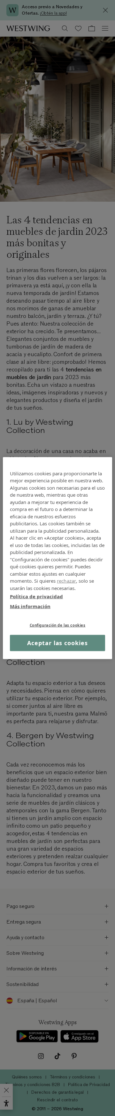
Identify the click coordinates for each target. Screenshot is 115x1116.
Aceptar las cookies (57, 643)
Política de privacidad (36, 596)
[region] (57, 558)
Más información (30, 606)
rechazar (66, 581)
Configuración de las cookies (58, 625)
